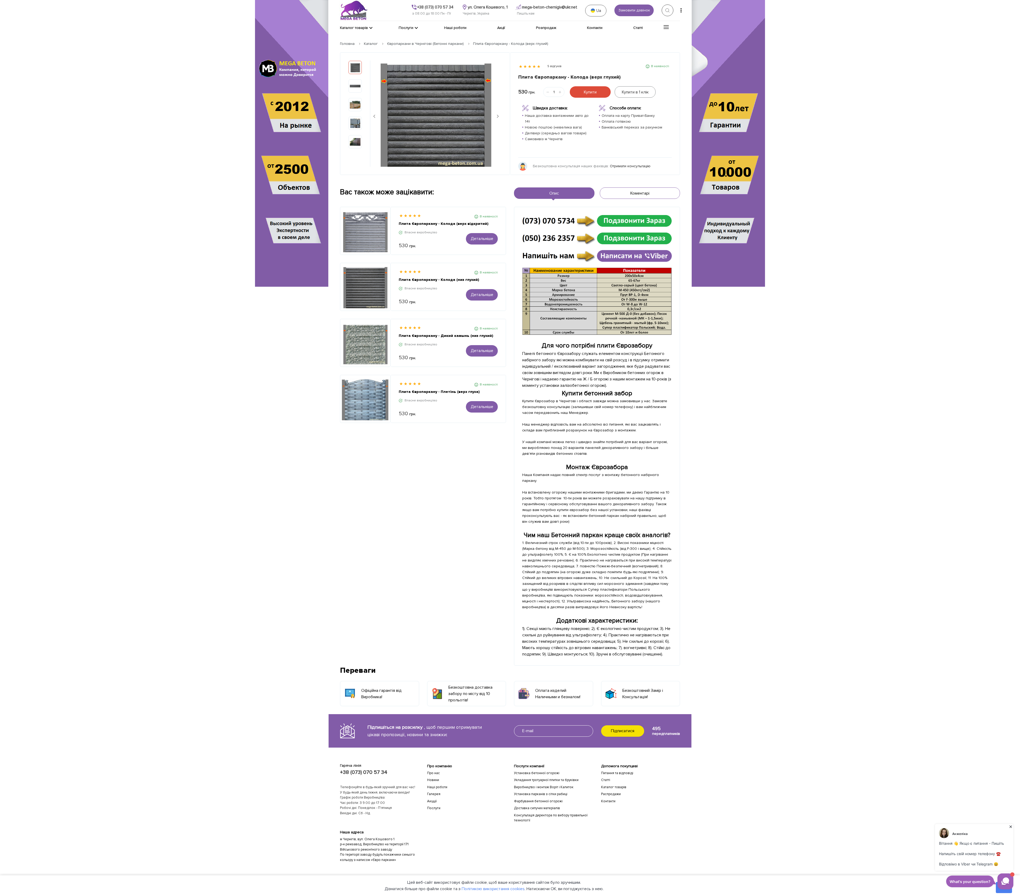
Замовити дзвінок (634, 10)
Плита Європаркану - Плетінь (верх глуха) (439, 391)
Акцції (432, 801)
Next (497, 116)
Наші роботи (437, 787)
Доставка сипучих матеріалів (537, 808)
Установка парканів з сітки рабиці (540, 794)
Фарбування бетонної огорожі (538, 801)
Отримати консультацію (630, 166)
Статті (605, 780)
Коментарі (639, 193)
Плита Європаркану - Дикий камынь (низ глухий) (446, 335)
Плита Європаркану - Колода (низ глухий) (439, 279)
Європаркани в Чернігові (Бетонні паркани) (425, 43)
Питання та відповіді (617, 773)
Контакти (608, 801)
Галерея (433, 794)
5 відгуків (554, 66)
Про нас (433, 773)
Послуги (433, 808)
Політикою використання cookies (493, 888)
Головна (347, 43)
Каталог (371, 43)
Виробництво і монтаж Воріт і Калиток (543, 787)
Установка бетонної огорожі (536, 773)
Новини (433, 780)
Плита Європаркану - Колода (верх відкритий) (443, 223)
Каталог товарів (613, 787)
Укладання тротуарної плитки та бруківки (546, 780)
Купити (590, 92)
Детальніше (482, 238)
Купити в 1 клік (635, 92)
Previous (374, 116)
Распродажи (611, 794)
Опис (554, 193)
